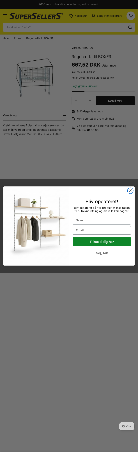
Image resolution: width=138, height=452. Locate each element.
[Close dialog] (130, 191)
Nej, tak (102, 253)
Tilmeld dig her (102, 242)
